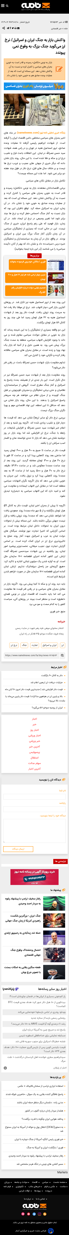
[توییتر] (12, 28)
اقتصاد (35, 1182)
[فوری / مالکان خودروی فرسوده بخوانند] (56, 264)
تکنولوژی (20, 1186)
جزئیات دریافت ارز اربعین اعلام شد (46, 683)
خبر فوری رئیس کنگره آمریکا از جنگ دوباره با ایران (39, 1139)
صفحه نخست (59, 1182)
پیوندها (38, 1191)
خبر (34, 724)
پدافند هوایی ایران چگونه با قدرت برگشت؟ (42, 1119)
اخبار (34, 719)
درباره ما (28, 1199)
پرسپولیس (34, 752)
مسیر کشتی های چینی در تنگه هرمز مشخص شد (40, 1164)
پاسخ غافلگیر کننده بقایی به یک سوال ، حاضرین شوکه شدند (34, 1094)
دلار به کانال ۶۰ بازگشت (52, 676)
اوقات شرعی (25, 1191)
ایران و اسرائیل (49, 645)
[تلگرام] (7, 28)
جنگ (24, 645)
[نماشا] (28, 1214)
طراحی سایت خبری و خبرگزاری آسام (31, 1231)
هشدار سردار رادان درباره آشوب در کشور (44, 1111)
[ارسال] (18, 28)
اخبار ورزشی (34, 736)
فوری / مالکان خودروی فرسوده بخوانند (28, 262)
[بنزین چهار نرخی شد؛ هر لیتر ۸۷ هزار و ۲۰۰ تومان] (56, 277)
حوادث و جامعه (21, 1182)
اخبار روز (34, 730)
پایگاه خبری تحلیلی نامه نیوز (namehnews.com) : (40, 133)
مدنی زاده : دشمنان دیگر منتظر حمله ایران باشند (40, 1103)
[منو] (2, 6)
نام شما (62, 791)
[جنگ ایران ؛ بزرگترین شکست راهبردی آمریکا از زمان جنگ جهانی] (54, 920)
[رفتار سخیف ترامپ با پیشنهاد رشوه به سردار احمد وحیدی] (54, 903)
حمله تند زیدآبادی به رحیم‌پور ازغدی (22, 933)
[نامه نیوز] (35, 6)
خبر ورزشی (34, 741)
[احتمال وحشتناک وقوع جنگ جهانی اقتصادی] (54, 955)
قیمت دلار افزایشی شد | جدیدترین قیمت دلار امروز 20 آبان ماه (34, 689)
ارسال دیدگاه (18, 849)
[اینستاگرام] (39, 1214)
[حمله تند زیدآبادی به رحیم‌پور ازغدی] (54, 937)
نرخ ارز (14, 645)
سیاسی (46, 1182)
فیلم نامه (8, 1186)
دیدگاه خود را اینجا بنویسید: (53, 816)
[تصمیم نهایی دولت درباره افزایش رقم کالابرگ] (56, 290)
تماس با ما (41, 1199)
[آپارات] (23, 1214)
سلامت (63, 1186)
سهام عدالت (34, 763)
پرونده (48, 1191)
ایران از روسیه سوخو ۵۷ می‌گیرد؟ (47, 708)
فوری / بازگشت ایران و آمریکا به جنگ (44, 1148)
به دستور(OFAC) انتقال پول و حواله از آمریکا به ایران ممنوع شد (34, 1129)
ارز (62, 645)
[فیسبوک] (10, 28)
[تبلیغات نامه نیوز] (34, 86)
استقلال (35, 758)
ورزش (7, 1182)
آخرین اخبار (35, 769)
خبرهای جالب (34, 1186)
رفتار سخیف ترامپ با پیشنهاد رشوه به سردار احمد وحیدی (36, 1156)
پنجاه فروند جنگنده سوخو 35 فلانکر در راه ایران (41, 634)
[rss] (45, 1214)
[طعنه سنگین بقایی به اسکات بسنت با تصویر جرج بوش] (54, 972)
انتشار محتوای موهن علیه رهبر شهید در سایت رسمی (39, 628)
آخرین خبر (34, 747)
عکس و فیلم (50, 1186)
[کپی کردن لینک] (62, 655)
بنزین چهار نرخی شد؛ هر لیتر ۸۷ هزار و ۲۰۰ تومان (27, 277)
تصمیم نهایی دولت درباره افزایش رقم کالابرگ (28, 290)
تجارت (35, 645)
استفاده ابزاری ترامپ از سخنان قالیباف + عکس (40, 1086)
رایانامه (62, 803)
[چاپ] (15, 28)
